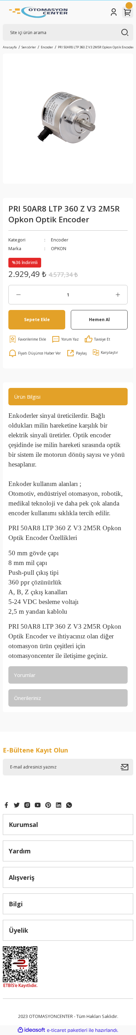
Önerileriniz (27, 697)
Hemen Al (99, 319)
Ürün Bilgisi (27, 396)
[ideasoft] (31, 1030)
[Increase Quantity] (117, 294)
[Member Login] (113, 12)
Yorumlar (25, 674)
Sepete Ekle (37, 319)
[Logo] (38, 12)
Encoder (59, 240)
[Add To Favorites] (27, 339)
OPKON (58, 248)
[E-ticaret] (67, 1030)
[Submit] (127, 767)
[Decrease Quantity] (18, 294)
